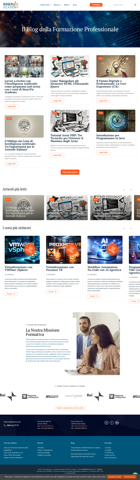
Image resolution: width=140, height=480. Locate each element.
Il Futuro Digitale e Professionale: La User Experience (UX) (111, 83)
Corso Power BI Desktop (12, 455)
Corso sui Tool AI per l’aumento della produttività (16, 449)
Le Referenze (109, 453)
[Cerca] (135, 5)
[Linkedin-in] (117, 423)
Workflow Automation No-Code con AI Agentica (63, 268)
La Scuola (108, 448)
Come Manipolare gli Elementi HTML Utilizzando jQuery (69, 83)
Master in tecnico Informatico (13, 458)
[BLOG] (24, 77)
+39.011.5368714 (81, 426)
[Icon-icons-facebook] (112, 423)
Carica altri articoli (70, 172)
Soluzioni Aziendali (43, 453)
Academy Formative (44, 455)
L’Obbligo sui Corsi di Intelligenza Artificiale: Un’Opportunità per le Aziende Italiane (20, 145)
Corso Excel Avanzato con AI (13, 453)
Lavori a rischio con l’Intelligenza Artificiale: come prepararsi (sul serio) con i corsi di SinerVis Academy (22, 86)
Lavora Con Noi (110, 455)
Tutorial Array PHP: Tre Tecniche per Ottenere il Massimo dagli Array (66, 138)
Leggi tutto (11, 106)
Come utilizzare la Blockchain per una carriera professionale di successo (85, 449)
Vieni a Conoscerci (110, 458)
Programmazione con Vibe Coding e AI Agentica (102, 270)
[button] (124, 190)
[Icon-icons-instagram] (106, 423)
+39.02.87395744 (46, 426)
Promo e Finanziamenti (44, 450)
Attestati (40, 448)
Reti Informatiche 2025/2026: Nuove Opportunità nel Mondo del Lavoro (83, 455)
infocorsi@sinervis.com (12, 422)
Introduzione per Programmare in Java (110, 136)
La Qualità (108, 450)
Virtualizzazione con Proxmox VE (18, 268)
